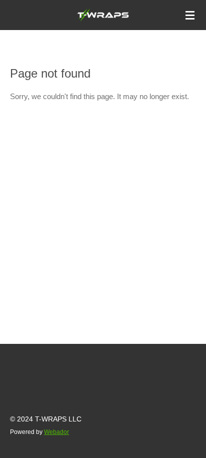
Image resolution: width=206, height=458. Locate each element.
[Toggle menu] (190, 15)
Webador (56, 431)
